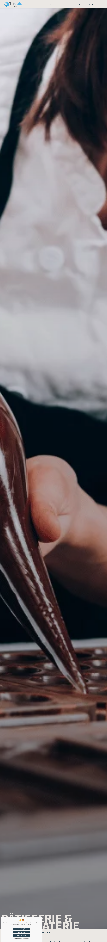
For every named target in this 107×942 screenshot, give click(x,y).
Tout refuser (21, 932)
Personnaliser (21, 935)
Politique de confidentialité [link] (21, 938)
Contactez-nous (95, 5)
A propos (63, 5)
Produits (53, 5)
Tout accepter (21, 929)
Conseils (73, 5)
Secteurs (82, 5)
